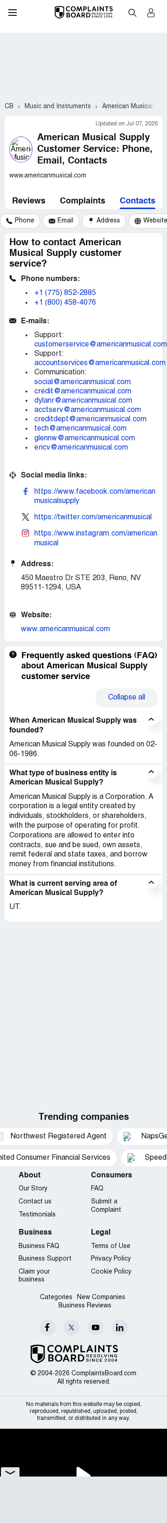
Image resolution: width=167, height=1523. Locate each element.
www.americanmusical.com (65, 629)
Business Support (45, 1259)
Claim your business (34, 1276)
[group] (20, 221)
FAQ (97, 1189)
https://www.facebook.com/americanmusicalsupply (94, 496)
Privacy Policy (111, 1259)
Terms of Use (110, 1246)
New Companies (101, 1297)
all (126, 697)
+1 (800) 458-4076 (65, 303)
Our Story (33, 1189)
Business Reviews (84, 1306)
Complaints (82, 201)
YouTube (96, 1327)
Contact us (35, 1202)
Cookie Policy (111, 1272)
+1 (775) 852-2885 (65, 293)
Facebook (47, 1327)
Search (132, 12)
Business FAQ (39, 1246)
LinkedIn (120, 1327)
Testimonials (37, 1215)
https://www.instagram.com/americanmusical (95, 538)
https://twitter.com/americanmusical (93, 517)
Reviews (28, 201)
